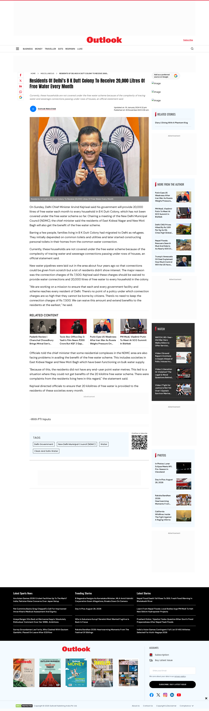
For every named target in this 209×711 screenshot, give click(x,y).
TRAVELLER (50, 49)
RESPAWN (70, 49)
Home (33, 73)
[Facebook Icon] (151, 695)
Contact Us (148, 706)
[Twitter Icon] (158, 695)
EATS (60, 49)
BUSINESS (28, 49)
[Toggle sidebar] (17, 49)
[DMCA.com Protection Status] (24, 706)
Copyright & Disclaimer (166, 706)
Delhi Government (43, 444)
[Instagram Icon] (165, 695)
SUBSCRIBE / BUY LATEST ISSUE (172, 684)
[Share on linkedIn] (20, 86)
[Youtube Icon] (179, 695)
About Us (136, 706)
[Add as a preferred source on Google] (20, 97)
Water (104, 444)
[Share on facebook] (20, 75)
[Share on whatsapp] (20, 91)
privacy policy (180, 676)
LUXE (79, 49)
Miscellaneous (47, 73)
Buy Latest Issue (164, 660)
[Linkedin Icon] (172, 695)
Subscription (162, 654)
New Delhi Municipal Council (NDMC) (77, 444)
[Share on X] (20, 80)
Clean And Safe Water (46, 451)
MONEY (39, 49)
